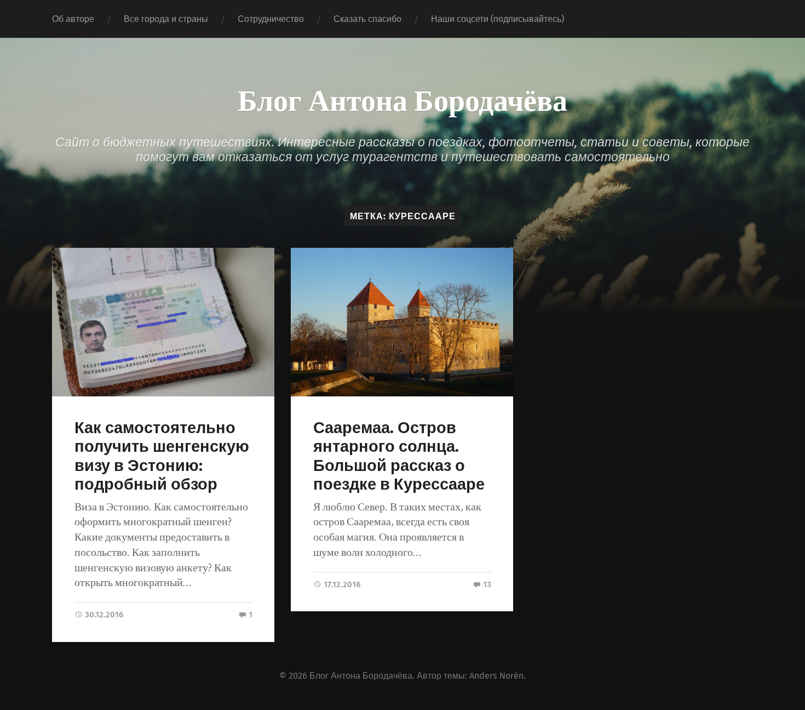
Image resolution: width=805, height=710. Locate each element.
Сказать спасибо (367, 19)
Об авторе (73, 19)
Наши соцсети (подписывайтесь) (497, 19)
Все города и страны (166, 19)
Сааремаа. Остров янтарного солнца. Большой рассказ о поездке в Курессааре (399, 456)
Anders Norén (496, 676)
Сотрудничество (271, 19)
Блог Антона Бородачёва (402, 98)
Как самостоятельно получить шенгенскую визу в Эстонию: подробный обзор (161, 456)
